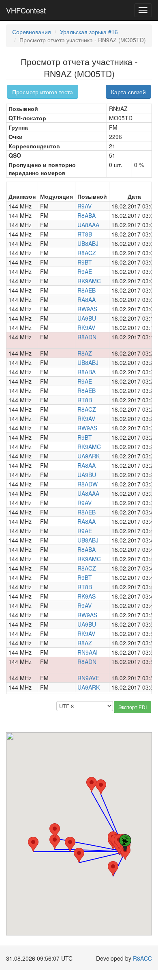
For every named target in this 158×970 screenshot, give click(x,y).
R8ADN (86, 337)
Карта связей (128, 92)
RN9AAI (87, 652)
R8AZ (84, 353)
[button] (113, 868)
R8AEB (86, 290)
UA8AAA (88, 225)
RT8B (84, 234)
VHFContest (26, 10)
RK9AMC (89, 281)
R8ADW (87, 484)
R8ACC (142, 958)
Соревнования (31, 32)
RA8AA (86, 299)
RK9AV (86, 327)
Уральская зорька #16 (89, 32)
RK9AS (86, 596)
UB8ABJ (87, 243)
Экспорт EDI (132, 706)
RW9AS (87, 309)
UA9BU (86, 318)
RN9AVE (88, 678)
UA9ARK (88, 456)
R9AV (84, 206)
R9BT (84, 262)
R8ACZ (86, 253)
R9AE (84, 271)
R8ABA (86, 215)
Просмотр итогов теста (42, 92)
